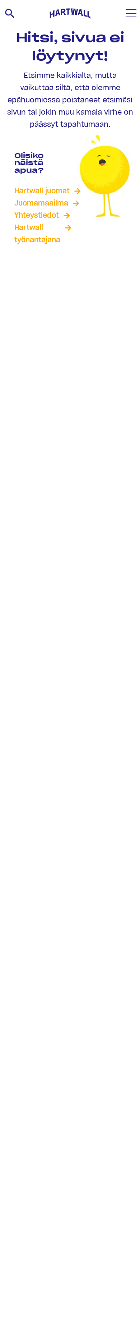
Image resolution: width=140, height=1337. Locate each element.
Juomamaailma (41, 203)
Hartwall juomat (42, 191)
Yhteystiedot (36, 215)
